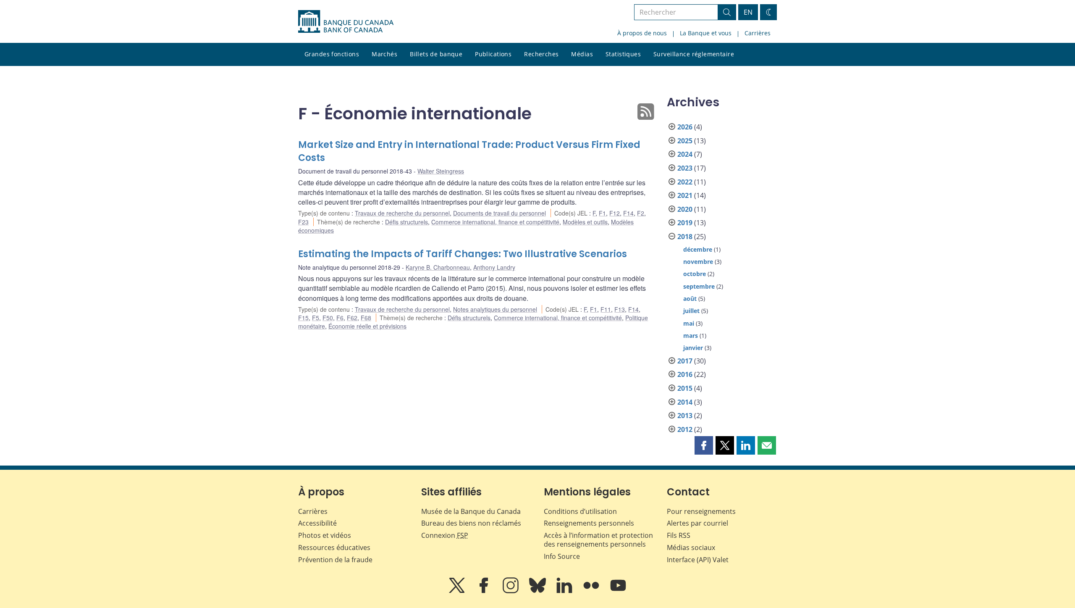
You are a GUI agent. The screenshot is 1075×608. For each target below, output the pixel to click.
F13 (619, 309)
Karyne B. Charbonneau (438, 267)
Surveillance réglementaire (693, 54)
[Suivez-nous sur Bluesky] (538, 591)
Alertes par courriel (697, 523)
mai (688, 323)
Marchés (384, 54)
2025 (684, 140)
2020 (684, 209)
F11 (605, 309)
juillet (691, 311)
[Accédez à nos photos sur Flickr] (592, 591)
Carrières (758, 33)
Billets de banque (436, 54)
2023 (684, 168)
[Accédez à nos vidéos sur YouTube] (618, 591)
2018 (684, 236)
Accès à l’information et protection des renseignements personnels (598, 540)
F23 (303, 222)
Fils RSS (678, 535)
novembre (698, 262)
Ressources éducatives (334, 547)
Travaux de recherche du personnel (402, 213)
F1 (602, 213)
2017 (684, 361)
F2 (640, 213)
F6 (339, 317)
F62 (352, 317)
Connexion (444, 535)
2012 (684, 429)
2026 (684, 127)
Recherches (541, 54)
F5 (315, 317)
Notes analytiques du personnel (495, 309)
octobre (694, 274)
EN (748, 12)
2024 (684, 154)
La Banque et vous (706, 33)
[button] (704, 445)
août (690, 299)
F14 (628, 213)
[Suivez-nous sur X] (457, 591)
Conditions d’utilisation (580, 511)
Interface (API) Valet (698, 559)
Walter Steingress (440, 171)
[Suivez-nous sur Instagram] (511, 591)
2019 (684, 222)
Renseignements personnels (589, 523)
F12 (614, 213)
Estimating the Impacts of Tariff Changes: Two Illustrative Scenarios (462, 254)
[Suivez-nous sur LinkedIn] (565, 591)
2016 (684, 374)
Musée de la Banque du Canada (471, 511)
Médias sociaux (691, 547)
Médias (582, 54)
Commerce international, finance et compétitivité (495, 222)
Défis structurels (406, 222)
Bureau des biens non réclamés (471, 523)
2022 (684, 182)
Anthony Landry (494, 267)
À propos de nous (642, 33)
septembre (699, 286)
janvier (693, 348)
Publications (493, 54)
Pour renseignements (701, 511)
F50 (327, 317)
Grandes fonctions (331, 54)
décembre (697, 249)
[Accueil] (345, 21)
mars (690, 336)
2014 (684, 402)
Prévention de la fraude (335, 559)
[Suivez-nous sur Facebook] (484, 591)
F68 (366, 317)
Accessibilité (317, 523)
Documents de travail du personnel (499, 213)
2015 (684, 388)
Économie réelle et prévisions (367, 326)
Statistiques (623, 54)
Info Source (562, 556)
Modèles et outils (585, 222)
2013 (684, 415)
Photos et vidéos (324, 535)
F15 (303, 317)
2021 (684, 195)
